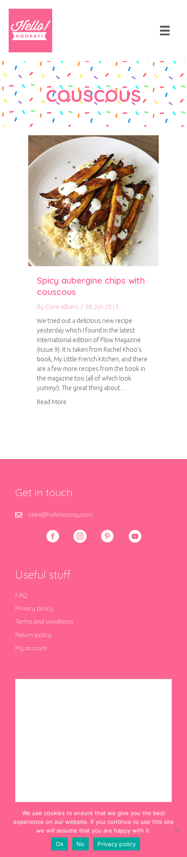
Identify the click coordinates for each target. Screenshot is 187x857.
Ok (59, 843)
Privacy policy (34, 608)
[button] (53, 536)
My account (31, 648)
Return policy (33, 635)
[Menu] (164, 30)
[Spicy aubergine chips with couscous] (93, 200)
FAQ (21, 595)
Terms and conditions (44, 621)
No (81, 843)
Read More (52, 401)
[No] (176, 829)
